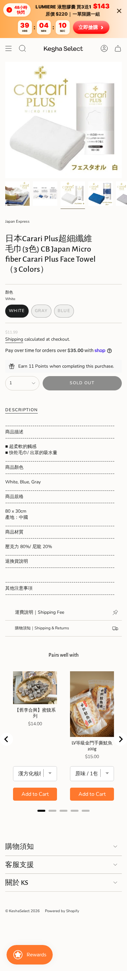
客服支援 (19, 864)
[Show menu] (8, 48)
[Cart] (118, 48)
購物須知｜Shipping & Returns (42, 628)
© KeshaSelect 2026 (22, 910)
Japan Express (17, 221)
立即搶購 (91, 27)
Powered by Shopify (62, 910)
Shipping (14, 339)
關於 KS (16, 882)
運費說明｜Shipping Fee (39, 612)
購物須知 (19, 846)
